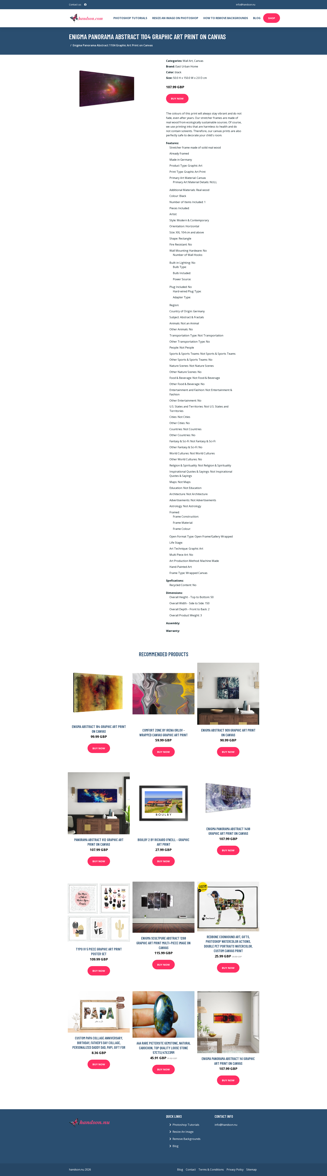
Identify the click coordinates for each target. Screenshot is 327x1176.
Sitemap (251, 1169)
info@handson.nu (245, 4)
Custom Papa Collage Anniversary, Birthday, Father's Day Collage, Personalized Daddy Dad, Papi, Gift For (98, 1042)
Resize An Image (183, 1132)
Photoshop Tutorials (130, 18)
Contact (191, 1169)
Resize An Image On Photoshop (175, 18)
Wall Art (188, 61)
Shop (271, 18)
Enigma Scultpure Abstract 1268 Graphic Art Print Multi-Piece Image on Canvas (163, 943)
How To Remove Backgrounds (225, 18)
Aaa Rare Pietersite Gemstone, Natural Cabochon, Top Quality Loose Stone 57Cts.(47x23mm (164, 1048)
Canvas (198, 61)
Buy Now (177, 98)
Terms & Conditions (211, 1169)
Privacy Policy (235, 1169)
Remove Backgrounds (186, 1139)
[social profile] (85, 4)
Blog (257, 18)
